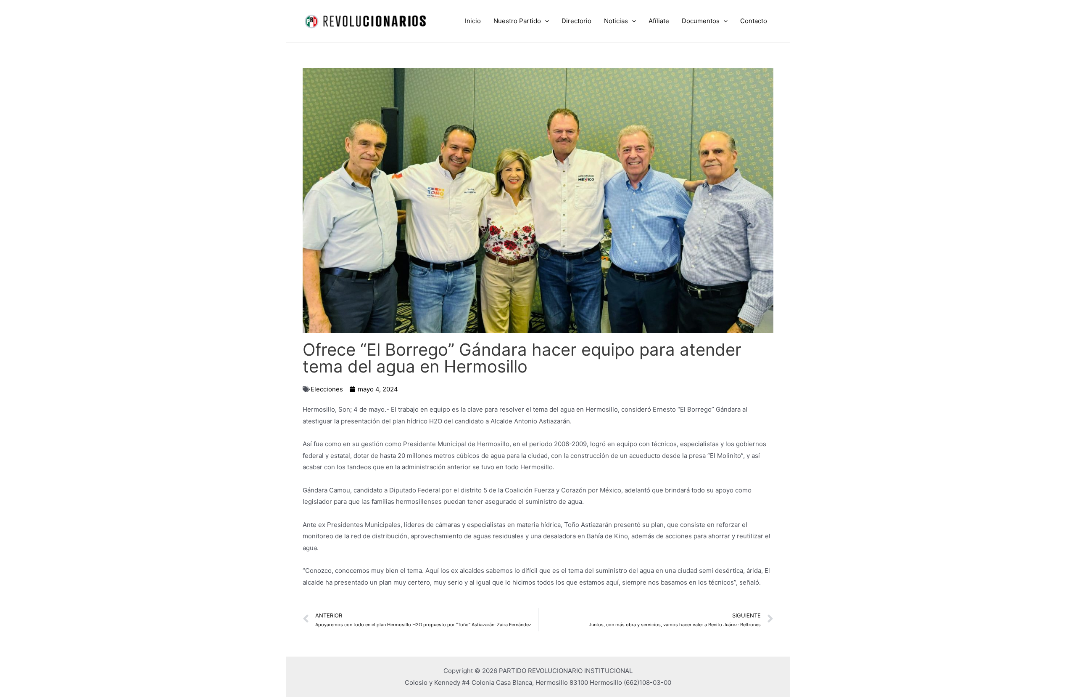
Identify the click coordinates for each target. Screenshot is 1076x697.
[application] (545, 21)
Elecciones (327, 389)
